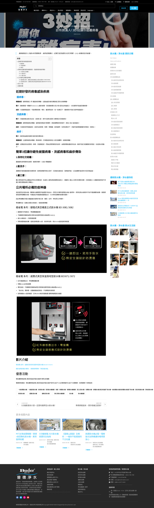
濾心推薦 (114, 106)
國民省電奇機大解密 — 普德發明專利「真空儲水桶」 (32, 369)
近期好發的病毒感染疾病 (25, 61)
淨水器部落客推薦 (117, 122)
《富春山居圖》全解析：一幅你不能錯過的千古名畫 (72, 436)
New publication (115, 61)
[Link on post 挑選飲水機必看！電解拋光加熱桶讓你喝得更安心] (96, 425)
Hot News (113, 58)
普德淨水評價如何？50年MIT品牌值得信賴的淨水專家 (128, 207)
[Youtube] (28, 497)
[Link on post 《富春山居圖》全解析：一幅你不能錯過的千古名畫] (73, 425)
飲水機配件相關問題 (117, 153)
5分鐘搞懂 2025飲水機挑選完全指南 (49, 435)
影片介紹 (20, 84)
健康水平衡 (114, 160)
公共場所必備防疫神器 (24, 77)
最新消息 (62, 26)
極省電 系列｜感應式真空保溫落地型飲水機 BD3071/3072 (36, 81)
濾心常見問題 (115, 102)
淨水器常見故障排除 (117, 80)
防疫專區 (68, 26)
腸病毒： (22, 63)
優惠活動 (20, 86)
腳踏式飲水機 (45, 393)
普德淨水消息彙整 (76, 444)
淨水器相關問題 (116, 90)
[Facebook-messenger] (21, 497)
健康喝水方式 (115, 115)
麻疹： (22, 67)
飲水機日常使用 (116, 147)
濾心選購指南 (114, 99)
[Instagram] (24, 497)
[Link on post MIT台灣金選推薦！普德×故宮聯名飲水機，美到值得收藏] (26, 425)
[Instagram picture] (114, 232)
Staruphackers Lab (70, 504)
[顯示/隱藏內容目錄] (49, 58)
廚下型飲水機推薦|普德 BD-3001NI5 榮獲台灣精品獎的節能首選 (128, 183)
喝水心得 (114, 118)
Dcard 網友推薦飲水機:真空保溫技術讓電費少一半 (128, 199)
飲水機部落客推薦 (117, 128)
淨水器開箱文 (115, 125)
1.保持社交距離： (25, 71)
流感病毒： (24, 65)
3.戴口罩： (24, 75)
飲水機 (71, 393)
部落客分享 (113, 112)
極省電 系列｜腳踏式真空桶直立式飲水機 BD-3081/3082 (35, 79)
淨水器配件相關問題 (117, 93)
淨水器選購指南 (115, 77)
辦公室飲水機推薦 (59, 393)
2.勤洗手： (24, 73)
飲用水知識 (91, 26)
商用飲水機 (21, 393)
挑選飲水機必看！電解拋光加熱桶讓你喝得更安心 (95, 436)
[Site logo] (22, 8)
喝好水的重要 (115, 163)
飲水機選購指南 (82, 26)
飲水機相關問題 (51, 444)
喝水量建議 (114, 169)
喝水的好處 (114, 166)
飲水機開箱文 (115, 131)
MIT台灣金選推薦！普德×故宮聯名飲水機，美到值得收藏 (26, 436)
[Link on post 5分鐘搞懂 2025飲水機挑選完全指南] (50, 425)
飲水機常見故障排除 (117, 141)
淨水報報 (25, 444)
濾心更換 (114, 109)
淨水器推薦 (114, 83)
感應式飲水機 (33, 393)
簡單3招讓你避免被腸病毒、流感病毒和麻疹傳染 (31, 69)
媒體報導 (25, 442)
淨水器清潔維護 (116, 86)
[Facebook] (17, 497)
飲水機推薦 (74, 26)
